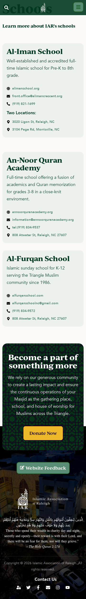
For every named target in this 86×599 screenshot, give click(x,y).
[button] (6, 8)
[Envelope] (48, 587)
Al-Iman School (35, 51)
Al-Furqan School (38, 258)
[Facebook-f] (38, 587)
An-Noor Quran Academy (34, 164)
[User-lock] (18, 587)
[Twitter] (28, 587)
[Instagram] (58, 587)
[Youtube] (67, 587)
